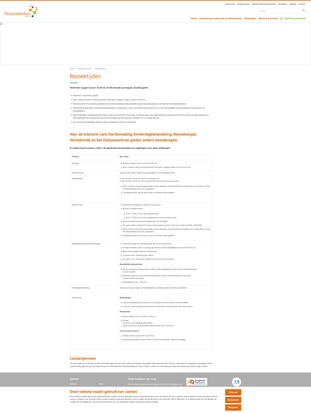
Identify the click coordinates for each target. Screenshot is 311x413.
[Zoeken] (303, 10)
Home (72, 69)
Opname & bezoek (84, 69)
